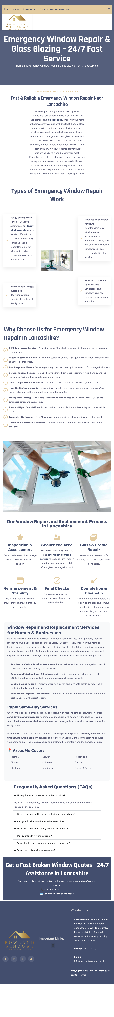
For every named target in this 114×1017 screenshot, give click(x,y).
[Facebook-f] (5, 959)
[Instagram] (14, 959)
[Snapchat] (23, 959)
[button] (53, 945)
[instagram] (109, 9)
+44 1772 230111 (90, 948)
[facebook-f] (104, 9)
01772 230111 (13, 9)
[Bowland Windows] (17, 22)
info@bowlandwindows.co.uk (89, 961)
